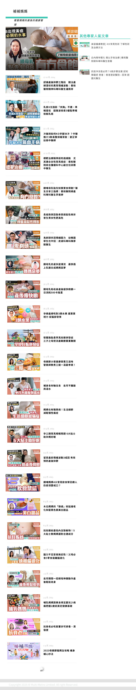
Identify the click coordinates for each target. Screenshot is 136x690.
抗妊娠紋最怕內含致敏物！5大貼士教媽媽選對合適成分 (59, 532)
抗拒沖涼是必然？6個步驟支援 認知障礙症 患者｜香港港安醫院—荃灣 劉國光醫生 (110, 75)
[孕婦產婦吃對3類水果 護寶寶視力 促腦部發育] (23, 313)
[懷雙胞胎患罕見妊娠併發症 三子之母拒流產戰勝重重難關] (23, 337)
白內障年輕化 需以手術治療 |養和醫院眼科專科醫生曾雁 (109, 59)
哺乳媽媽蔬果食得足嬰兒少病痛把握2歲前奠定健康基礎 (59, 604)
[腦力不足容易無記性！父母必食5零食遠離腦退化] (23, 554)
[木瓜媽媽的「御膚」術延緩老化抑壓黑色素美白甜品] (23, 506)
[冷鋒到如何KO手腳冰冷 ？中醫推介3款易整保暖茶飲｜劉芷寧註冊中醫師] (23, 135)
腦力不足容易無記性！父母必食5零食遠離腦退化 (59, 556)
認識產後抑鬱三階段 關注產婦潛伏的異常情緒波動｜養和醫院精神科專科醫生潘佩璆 (59, 85)
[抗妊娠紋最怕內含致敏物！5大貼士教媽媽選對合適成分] (23, 530)
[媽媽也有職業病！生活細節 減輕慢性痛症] (23, 409)
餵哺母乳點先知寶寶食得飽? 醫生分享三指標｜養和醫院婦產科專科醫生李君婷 (60, 191)
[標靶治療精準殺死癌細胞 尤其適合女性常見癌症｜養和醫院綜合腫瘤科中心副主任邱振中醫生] (23, 160)
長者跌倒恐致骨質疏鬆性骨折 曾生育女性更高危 (59, 216)
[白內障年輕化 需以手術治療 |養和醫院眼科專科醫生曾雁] (85, 58)
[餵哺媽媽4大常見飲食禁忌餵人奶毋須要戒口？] (23, 482)
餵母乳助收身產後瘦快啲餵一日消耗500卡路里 (59, 290)
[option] (42, 48)
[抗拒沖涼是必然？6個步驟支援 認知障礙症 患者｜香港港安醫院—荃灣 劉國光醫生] (85, 72)
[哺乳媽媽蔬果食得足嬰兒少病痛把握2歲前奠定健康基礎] (23, 602)
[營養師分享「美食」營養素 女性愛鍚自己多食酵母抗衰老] (23, 675)
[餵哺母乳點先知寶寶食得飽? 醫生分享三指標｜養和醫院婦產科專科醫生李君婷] (23, 190)
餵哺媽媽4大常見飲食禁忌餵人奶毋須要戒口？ (60, 483)
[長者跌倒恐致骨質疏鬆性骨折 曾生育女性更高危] (23, 214)
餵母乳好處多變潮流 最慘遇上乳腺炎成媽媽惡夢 (59, 265)
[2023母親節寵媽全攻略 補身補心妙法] (23, 650)
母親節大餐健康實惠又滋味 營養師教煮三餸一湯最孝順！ (59, 363)
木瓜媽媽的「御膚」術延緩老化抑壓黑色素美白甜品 (59, 508)
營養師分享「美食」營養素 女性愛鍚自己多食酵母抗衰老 (59, 676)
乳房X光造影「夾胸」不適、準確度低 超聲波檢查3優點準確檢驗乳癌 (60, 110)
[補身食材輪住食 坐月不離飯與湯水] (23, 385)
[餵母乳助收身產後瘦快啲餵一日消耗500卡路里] (23, 289)
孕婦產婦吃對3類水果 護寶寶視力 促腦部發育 (59, 315)
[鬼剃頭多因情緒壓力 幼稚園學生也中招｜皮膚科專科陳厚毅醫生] (23, 239)
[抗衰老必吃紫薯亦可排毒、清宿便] (23, 626)
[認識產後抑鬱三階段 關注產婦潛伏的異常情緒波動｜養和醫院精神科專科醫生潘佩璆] (42, 48)
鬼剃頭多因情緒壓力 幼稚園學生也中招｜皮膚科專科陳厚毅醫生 (59, 241)
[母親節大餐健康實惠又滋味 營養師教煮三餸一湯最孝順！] (23, 361)
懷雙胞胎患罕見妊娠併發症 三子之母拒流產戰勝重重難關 (59, 339)
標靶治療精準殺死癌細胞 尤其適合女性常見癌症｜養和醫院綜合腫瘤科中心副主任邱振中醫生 (59, 163)
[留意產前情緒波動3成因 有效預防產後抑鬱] (23, 458)
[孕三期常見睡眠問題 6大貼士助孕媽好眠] (23, 433)
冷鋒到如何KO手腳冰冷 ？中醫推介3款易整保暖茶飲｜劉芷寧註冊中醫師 (60, 137)
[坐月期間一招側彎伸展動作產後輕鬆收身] (23, 578)
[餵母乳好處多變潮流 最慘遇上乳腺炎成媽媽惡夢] (23, 264)
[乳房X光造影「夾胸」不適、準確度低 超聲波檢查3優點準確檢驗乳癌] (23, 109)
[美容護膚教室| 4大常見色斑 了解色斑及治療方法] (85, 44)
